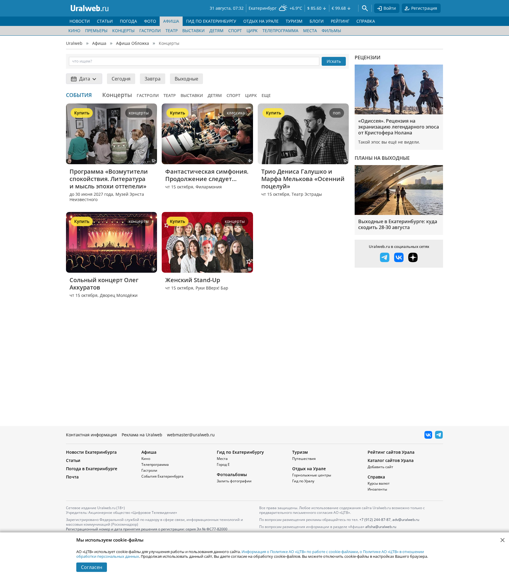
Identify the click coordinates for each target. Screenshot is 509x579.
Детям (216, 30)
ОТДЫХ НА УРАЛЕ (261, 21)
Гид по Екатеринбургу (240, 452)
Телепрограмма (280, 30)
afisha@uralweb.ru (380, 526)
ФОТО (150, 21)
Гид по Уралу (303, 480)
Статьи (73, 460)
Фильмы (331, 30)
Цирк (252, 30)
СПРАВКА (365, 21)
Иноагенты (377, 489)
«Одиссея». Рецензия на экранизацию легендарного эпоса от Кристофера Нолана (398, 127)
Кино (74, 30)
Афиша (99, 43)
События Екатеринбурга (162, 476)
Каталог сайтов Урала (391, 460)
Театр (172, 30)
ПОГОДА (128, 21)
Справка (376, 477)
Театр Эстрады (307, 194)
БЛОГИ (317, 21)
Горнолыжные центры (311, 475)
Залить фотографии (234, 480)
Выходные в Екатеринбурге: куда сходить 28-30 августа (397, 224)
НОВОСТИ (80, 21)
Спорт (235, 30)
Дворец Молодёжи (119, 295)
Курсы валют (379, 483)
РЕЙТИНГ (340, 21)
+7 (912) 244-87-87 (375, 519)
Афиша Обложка (132, 43)
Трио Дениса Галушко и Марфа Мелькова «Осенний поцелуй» (303, 179)
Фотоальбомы (232, 474)
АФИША (171, 21)
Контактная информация (91, 434)
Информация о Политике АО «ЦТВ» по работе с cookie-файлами (300, 551)
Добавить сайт (380, 466)
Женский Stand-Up (192, 280)
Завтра (153, 78)
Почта (72, 477)
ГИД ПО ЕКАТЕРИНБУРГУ (211, 21)
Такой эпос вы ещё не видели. (389, 142)
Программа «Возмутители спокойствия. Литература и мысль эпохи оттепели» (109, 179)
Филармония (209, 187)
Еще (266, 95)
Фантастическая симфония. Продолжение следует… (207, 175)
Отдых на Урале (309, 468)
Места (310, 30)
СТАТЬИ (105, 21)
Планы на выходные (382, 158)
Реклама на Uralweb (142, 434)
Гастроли (150, 30)
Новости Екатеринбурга (91, 452)
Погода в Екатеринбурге (91, 468)
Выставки (193, 30)
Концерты (123, 30)
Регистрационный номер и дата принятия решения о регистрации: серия (146, 531)
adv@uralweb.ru (405, 519)
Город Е (223, 464)
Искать (334, 61)
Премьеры (96, 30)
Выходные (186, 78)
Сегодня (121, 78)
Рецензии (368, 57)
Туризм (300, 452)
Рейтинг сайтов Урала (391, 452)
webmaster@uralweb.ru (191, 434)
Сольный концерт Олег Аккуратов (105, 283)
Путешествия (304, 458)
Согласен (91, 567)
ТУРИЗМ (294, 21)
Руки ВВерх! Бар (212, 288)
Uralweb (74, 43)
